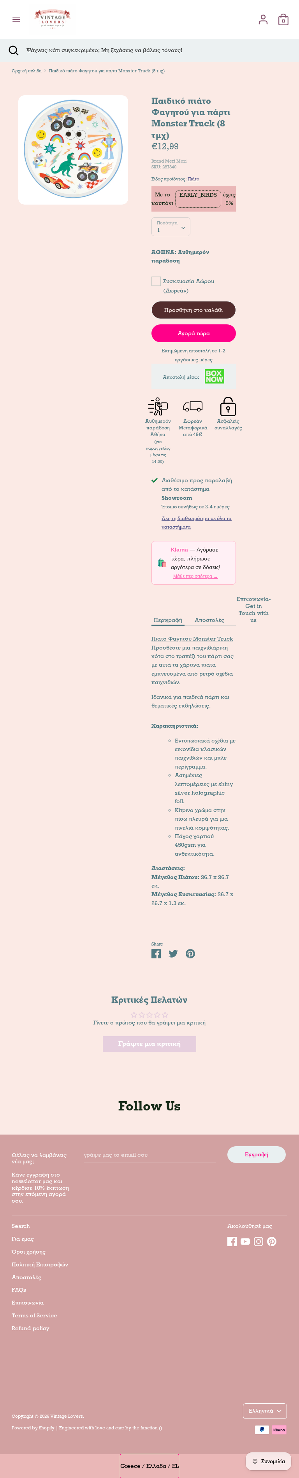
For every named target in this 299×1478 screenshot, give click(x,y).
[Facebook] (232, 1240)
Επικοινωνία (28, 1302)
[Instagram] (258, 1240)
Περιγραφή (168, 619)
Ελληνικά (261, 1410)
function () (151, 1428)
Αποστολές (209, 619)
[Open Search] (13, 50)
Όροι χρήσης (29, 1251)
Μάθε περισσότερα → (195, 576)
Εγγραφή (256, 1154)
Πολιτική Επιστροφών (40, 1264)
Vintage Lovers (66, 1416)
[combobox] (170, 226)
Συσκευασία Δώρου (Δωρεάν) (188, 286)
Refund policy (30, 1328)
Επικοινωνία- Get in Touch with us (254, 609)
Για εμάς (23, 1238)
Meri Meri (175, 161)
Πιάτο (193, 179)
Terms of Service (34, 1315)
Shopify (47, 1428)
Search (21, 1225)
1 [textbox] (158, 229)
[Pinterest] (271, 1240)
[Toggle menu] (16, 19)
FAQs (19, 1289)
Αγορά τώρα (194, 333)
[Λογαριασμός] (263, 15)
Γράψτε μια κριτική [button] (149, 1044)
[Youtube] (245, 1240)
